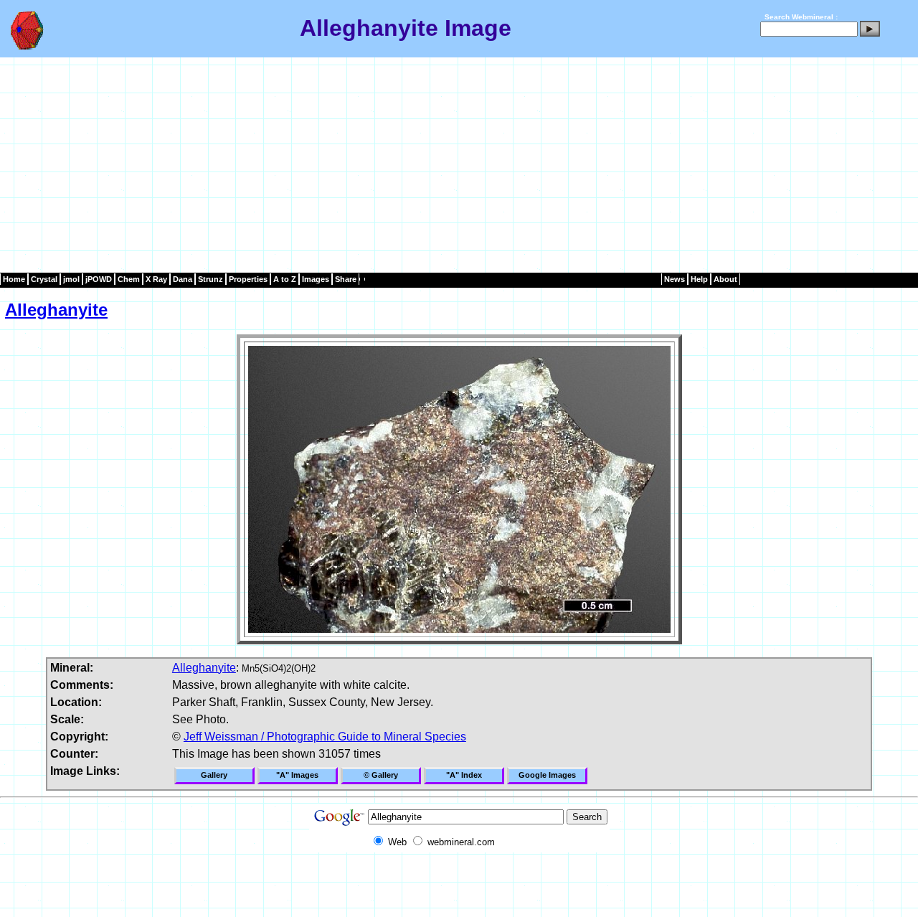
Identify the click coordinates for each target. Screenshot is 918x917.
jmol (71, 279)
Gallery (214, 775)
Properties (248, 279)
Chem (129, 279)
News (674, 279)
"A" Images (297, 775)
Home (14, 279)
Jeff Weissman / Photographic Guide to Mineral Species (325, 736)
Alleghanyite (56, 309)
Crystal (44, 279)
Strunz (210, 279)
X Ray (156, 279)
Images (315, 279)
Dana (182, 279)
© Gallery (381, 775)
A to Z (284, 279)
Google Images (547, 775)
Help (699, 279)
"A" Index (464, 775)
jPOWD (98, 279)
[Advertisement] (459, 165)
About (725, 279)
